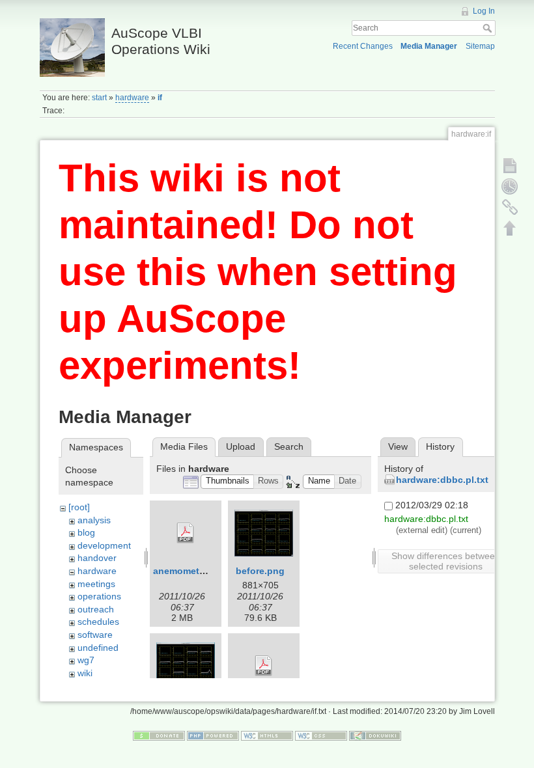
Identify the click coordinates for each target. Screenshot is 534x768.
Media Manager (428, 46)
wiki (84, 673)
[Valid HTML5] (267, 735)
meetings (96, 584)
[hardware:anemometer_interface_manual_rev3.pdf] (185, 533)
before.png (260, 571)
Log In (484, 11)
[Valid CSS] (321, 735)
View (398, 446)
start (99, 97)
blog (86, 532)
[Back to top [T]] (509, 227)
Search (489, 28)
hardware (132, 97)
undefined (98, 647)
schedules (98, 621)
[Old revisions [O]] (509, 186)
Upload (240, 446)
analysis (94, 520)
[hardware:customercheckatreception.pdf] (263, 666)
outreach (95, 609)
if (160, 97)
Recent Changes (363, 46)
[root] (79, 507)
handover (97, 558)
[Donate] (159, 735)
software (95, 634)
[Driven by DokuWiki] (375, 735)
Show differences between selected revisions (445, 561)
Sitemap (480, 46)
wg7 (85, 660)
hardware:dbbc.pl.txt (442, 479)
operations (99, 596)
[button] (227, 481)
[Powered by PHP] (213, 735)
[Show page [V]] (509, 165)
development (104, 545)
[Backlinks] (509, 207)
